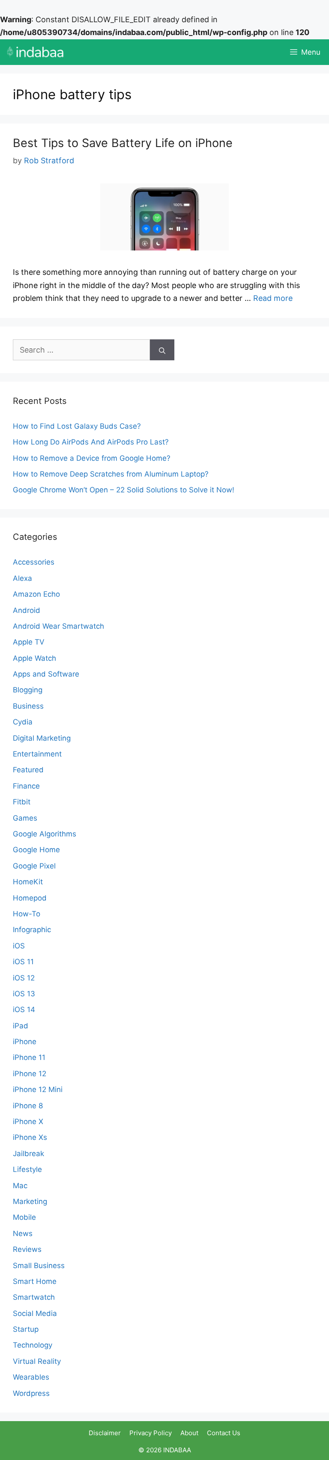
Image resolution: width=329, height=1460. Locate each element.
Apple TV (29, 642)
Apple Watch (34, 658)
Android (26, 610)
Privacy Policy (150, 1433)
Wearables (31, 1377)
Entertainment (37, 754)
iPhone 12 (29, 1073)
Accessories (33, 562)
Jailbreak (28, 1153)
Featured (28, 769)
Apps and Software (46, 674)
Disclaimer (105, 1433)
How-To (26, 914)
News (23, 1233)
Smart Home (35, 1281)
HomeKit (28, 881)
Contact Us (223, 1433)
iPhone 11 (29, 1057)
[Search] (162, 349)
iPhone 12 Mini (38, 1089)
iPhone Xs (30, 1137)
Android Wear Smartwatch (58, 626)
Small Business (39, 1265)
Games (25, 818)
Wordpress (31, 1393)
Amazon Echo (36, 594)
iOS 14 (24, 1009)
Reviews (27, 1249)
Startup (26, 1329)
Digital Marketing (42, 738)
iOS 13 (24, 993)
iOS (19, 946)
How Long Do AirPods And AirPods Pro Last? (92, 442)
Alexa (22, 578)
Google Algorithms (44, 834)
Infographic (32, 929)
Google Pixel (34, 866)
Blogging (27, 690)
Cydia (23, 722)
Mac (20, 1185)
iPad (20, 1025)
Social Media (35, 1313)
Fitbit (21, 802)
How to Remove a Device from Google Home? (91, 458)
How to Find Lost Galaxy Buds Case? (77, 426)
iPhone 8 (28, 1105)
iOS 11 (23, 961)
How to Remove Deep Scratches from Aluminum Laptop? (111, 474)
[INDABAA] (35, 52)
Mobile (24, 1217)
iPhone (24, 1041)
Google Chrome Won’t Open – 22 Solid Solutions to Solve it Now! (124, 490)
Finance (26, 786)
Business (28, 706)
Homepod (30, 898)
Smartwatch (34, 1297)
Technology (32, 1345)
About (189, 1433)
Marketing (30, 1201)
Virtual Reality (37, 1361)
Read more (273, 298)
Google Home (36, 849)
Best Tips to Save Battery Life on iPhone (123, 143)
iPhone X (28, 1121)
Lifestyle (27, 1169)
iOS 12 (24, 978)
